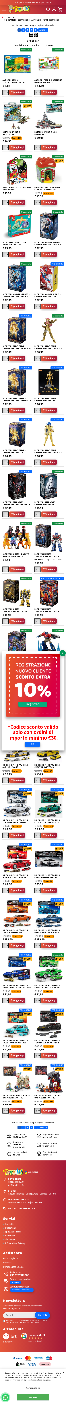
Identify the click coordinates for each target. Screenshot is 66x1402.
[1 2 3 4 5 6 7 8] (5, 203)
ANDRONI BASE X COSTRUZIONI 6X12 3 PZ (13, 81)
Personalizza (33, 1387)
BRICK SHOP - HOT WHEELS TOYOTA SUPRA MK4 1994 (47, 1041)
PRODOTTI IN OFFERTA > (21, 1208)
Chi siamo (10, 1239)
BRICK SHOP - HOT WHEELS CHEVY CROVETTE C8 (47, 766)
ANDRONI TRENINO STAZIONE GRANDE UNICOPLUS (48, 81)
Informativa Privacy (15, 1243)
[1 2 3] (37, 307)
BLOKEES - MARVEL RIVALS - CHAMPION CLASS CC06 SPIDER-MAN (47, 296)
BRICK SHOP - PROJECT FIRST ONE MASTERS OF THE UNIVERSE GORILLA (16, 1098)
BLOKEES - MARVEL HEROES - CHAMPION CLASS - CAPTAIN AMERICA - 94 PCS (48, 245)
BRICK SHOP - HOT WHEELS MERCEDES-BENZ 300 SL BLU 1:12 (47, 932)
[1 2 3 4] (5, 781)
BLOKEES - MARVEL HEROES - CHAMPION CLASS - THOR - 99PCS (16, 296)
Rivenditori (10, 1236)
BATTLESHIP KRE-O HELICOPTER (11, 133)
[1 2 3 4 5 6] (5, 570)
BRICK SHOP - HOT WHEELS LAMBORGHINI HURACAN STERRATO (47, 877)
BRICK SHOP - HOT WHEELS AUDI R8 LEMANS (15, 766)
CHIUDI (63, 1372)
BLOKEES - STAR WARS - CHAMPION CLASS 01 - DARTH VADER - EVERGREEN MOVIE (16, 504)
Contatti (9, 1224)
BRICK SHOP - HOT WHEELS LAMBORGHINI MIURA (15, 931)
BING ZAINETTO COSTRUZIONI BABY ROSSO (16, 188)
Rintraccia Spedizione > (22, 1289)
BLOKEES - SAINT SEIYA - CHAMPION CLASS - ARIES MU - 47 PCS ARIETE (16, 348)
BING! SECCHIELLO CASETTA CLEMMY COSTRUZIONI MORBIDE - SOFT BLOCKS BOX (48, 190)
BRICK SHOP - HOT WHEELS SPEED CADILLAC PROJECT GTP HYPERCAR (16, 988)
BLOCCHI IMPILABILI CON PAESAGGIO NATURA (14, 243)
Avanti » (43, 30)
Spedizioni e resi (13, 1232)
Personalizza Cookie (13, 1267)
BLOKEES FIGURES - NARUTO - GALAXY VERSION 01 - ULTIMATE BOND (16, 556)
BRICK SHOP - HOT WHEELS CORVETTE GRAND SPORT (15, 821)
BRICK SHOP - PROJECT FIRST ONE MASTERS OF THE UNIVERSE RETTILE (48, 1098)
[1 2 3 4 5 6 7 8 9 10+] (5, 93)
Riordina (7, 1262)
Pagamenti (10, 1228)
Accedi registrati (11, 1258)
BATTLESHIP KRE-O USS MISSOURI (45, 133)
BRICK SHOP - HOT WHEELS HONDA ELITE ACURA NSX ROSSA (15, 877)
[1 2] (37, 359)
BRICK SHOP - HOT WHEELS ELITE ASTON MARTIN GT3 (47, 821)
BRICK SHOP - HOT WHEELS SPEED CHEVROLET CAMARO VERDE (47, 988)
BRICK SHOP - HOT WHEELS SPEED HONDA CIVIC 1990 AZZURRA (15, 1043)
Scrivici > (15, 1282)
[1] (37, 93)
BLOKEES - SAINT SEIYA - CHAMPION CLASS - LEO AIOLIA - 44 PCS (16, 401)
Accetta (33, 1397)
